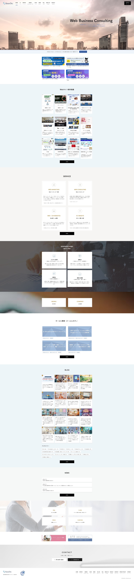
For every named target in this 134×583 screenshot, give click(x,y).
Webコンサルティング (79, 338)
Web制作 (51, 338)
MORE (67, 161)
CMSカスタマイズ (46, 338)
